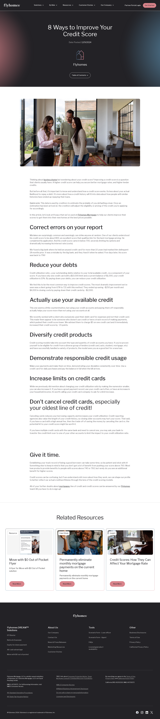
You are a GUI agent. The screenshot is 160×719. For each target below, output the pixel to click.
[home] (12, 5)
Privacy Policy (135, 642)
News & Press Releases (57, 642)
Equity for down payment (17, 645)
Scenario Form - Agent (97, 637)
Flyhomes (125, 486)
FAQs (91, 642)
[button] (39, 5)
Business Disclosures (138, 633)
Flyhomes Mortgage (87, 215)
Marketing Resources (56, 647)
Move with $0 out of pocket (18, 654)
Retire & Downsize (14, 640)
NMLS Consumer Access (65, 685)
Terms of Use (135, 637)
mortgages (64, 486)
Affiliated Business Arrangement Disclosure (72, 689)
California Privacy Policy (139, 647)
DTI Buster (11, 635)
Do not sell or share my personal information (72, 693)
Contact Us (52, 637)
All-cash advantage (15, 650)
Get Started (149, 5)
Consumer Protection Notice (77, 676)
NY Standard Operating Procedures (20, 693)
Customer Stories (55, 652)
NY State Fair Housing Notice (17, 697)
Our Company (53, 633)
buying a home (50, 180)
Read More (17, 584)
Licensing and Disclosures (65, 696)
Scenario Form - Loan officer (100, 633)
